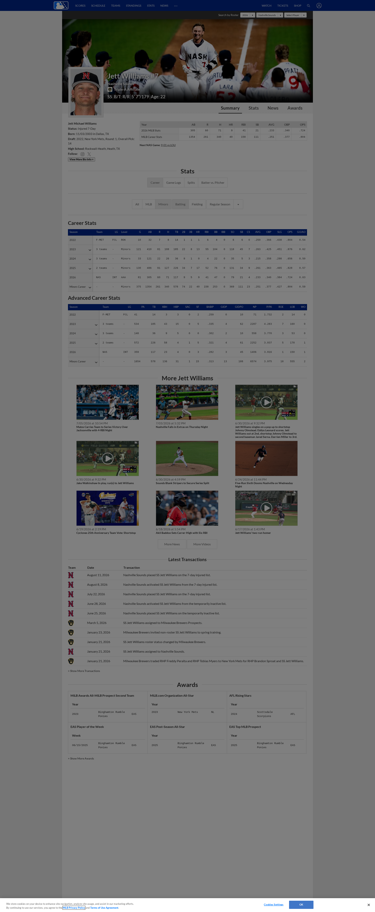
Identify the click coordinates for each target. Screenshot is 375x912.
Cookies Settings (273, 904)
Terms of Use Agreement (104, 907)
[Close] (368, 904)
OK (301, 904)
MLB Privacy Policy (74, 907)
